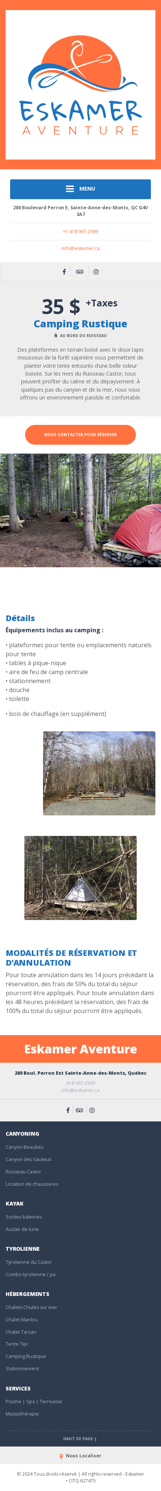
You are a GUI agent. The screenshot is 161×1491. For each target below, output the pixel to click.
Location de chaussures (32, 1184)
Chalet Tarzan (21, 1332)
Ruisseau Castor (23, 1172)
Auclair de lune (22, 1229)
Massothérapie (22, 1414)
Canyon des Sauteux (29, 1159)
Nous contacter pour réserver (80, 434)
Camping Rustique (26, 1356)
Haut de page (78, 1438)
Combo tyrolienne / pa (30, 1274)
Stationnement (22, 1368)
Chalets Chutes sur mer (31, 1307)
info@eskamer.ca (80, 248)
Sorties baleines (24, 1217)
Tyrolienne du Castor (29, 1262)
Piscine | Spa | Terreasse (34, 1401)
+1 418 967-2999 (80, 231)
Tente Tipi (17, 1344)
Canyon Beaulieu (24, 1147)
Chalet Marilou (22, 1319)
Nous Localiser (83, 1456)
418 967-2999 (80, 1083)
